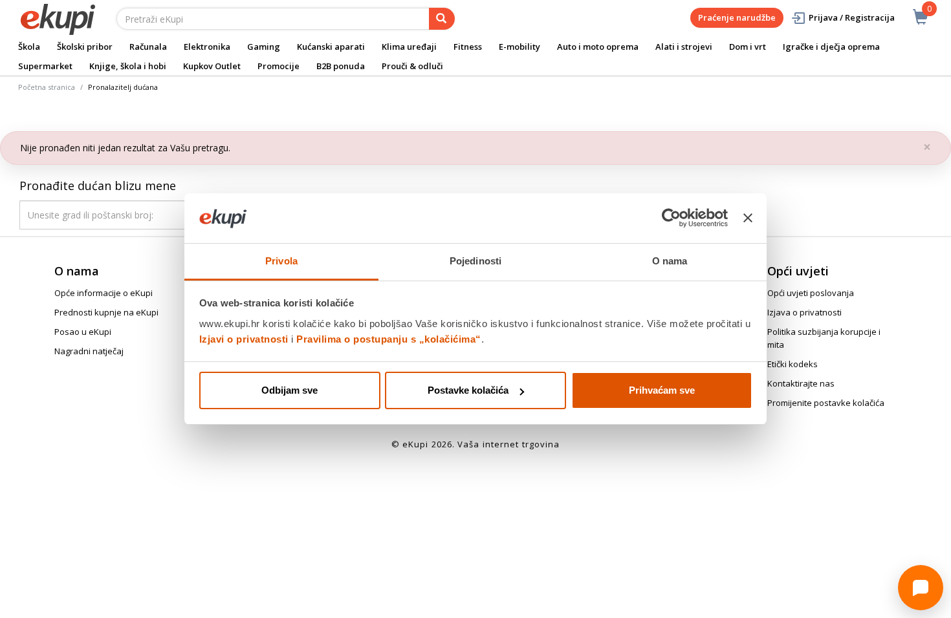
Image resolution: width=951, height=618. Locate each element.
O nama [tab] (670, 260)
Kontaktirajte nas (801, 383)
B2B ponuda (340, 66)
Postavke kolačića (468, 390)
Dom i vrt (747, 46)
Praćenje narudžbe (737, 17)
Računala (148, 46)
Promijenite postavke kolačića (825, 403)
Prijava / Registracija (852, 17)
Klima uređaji (409, 46)
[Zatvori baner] (747, 218)
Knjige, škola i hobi (127, 66)
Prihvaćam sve (662, 390)
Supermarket (45, 66)
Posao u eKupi (82, 331)
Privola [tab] (281, 260)
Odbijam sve (289, 390)
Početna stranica (46, 87)
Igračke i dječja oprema (831, 46)
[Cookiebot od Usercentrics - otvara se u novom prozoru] (671, 218)
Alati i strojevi (683, 46)
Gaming (263, 46)
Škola (29, 46)
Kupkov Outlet (212, 66)
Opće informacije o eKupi (103, 293)
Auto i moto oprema (598, 46)
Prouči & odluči (412, 66)
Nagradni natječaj (89, 351)
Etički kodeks (792, 364)
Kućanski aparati (331, 46)
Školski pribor (85, 46)
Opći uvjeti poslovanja (810, 293)
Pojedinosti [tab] (475, 260)
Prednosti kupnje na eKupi (106, 312)
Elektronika (207, 46)
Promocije (278, 66)
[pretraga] (442, 19)
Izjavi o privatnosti (244, 339)
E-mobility (519, 46)
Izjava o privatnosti (804, 312)
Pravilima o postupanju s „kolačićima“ (388, 339)
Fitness (468, 46)
